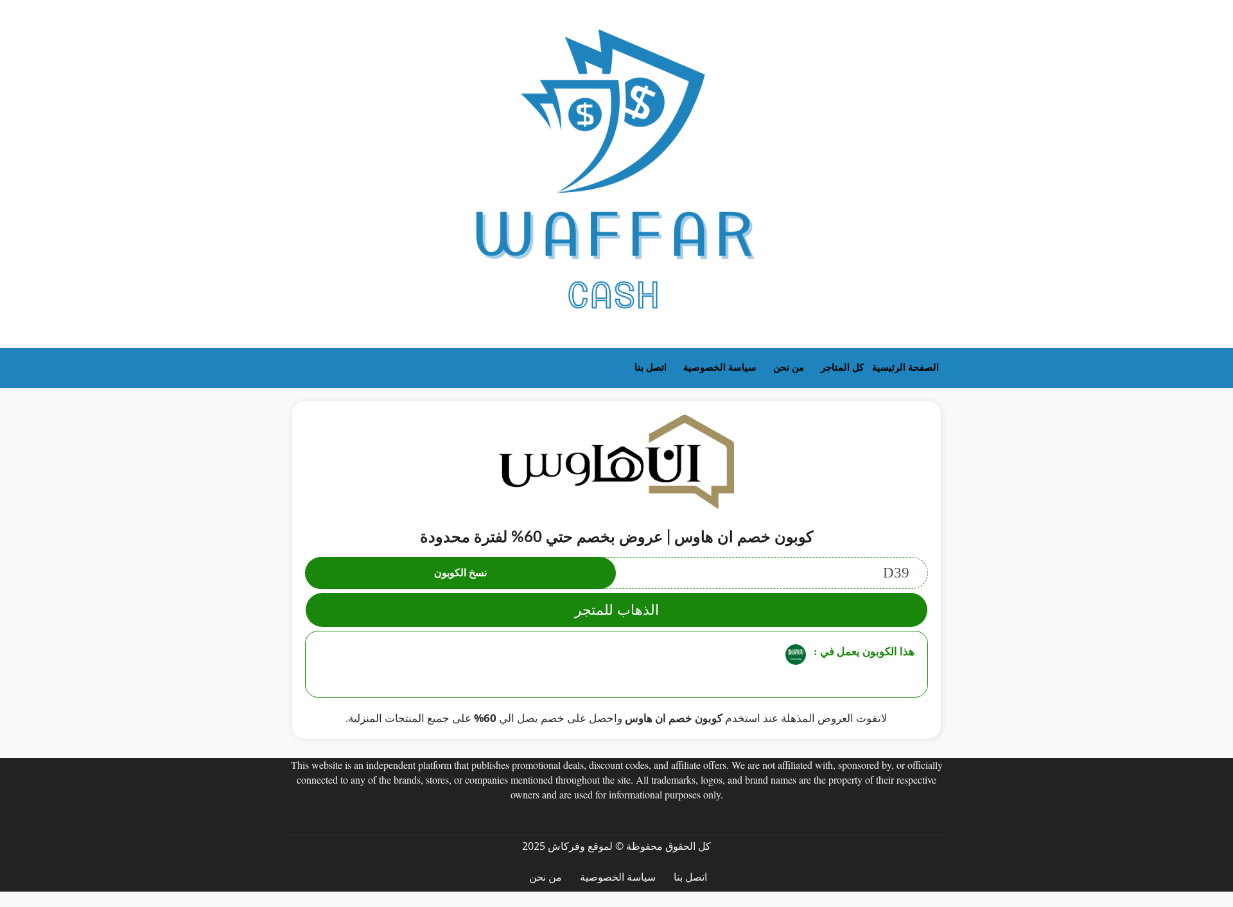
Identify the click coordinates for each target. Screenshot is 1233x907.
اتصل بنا (650, 367)
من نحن (788, 367)
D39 (671, 573)
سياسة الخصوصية (719, 367)
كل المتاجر (842, 367)
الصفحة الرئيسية (905, 367)
